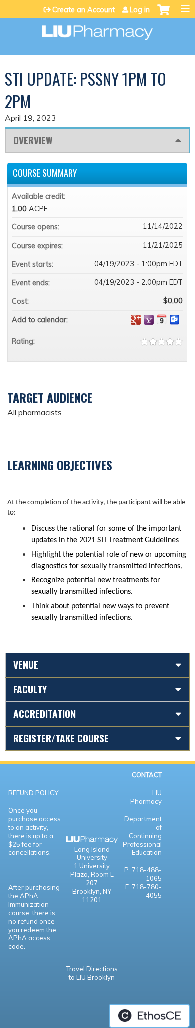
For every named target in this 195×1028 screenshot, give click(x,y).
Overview (33, 140)
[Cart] (164, 14)
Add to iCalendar (162, 319)
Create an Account (83, 9)
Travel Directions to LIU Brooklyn (92, 973)
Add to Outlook (175, 320)
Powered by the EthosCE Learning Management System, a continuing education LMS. (149, 1016)
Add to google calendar (136, 320)
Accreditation (45, 713)
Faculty (30, 689)
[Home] (97, 29)
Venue (26, 664)
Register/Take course (61, 738)
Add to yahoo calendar (149, 320)
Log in (140, 9)
